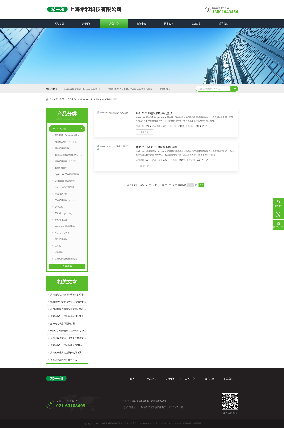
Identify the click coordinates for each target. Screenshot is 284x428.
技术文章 (169, 23)
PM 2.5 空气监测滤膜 (64, 187)
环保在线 (187, 423)
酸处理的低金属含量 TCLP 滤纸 (69, 155)
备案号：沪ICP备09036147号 (144, 423)
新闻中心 (141, 23)
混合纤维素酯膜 (62, 148)
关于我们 (87, 23)
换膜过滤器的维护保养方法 (63, 359)
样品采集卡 (60, 252)
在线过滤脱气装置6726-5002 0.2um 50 (82, 89)
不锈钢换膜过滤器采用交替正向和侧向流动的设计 (68, 309)
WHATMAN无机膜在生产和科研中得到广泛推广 (68, 330)
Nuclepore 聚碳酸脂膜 (106, 99)
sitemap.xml (165, 423)
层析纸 (58, 246)
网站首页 (59, 23)
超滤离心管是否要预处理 (62, 323)
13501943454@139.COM (152, 401)
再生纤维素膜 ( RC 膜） (66, 200)
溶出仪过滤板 (61, 194)
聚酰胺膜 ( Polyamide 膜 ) (67, 135)
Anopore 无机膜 (62, 233)
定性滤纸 (59, 207)
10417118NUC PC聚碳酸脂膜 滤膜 (156, 147)
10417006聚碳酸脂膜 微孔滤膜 (154, 113)
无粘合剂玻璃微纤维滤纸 (66, 259)
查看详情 (144, 132)
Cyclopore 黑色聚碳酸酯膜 (67, 174)
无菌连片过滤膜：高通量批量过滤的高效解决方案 (68, 338)
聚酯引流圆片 (61, 220)
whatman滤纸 (86, 99)
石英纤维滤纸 (61, 239)
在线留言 (196, 23)
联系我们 (223, 23)
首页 (62, 99)
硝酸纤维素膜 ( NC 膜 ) (65, 161)
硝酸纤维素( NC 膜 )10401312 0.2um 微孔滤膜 (130, 89)
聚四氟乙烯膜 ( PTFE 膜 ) (66, 142)
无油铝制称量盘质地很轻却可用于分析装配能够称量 (68, 301)
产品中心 (114, 23)
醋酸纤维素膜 (61, 168)
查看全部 (67, 266)
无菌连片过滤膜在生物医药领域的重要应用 (68, 345)
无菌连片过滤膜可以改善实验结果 (67, 294)
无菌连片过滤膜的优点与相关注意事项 (68, 316)
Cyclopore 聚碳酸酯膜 (65, 181)
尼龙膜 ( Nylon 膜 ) (63, 213)
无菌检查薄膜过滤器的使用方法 (65, 352)
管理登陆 (197, 423)
